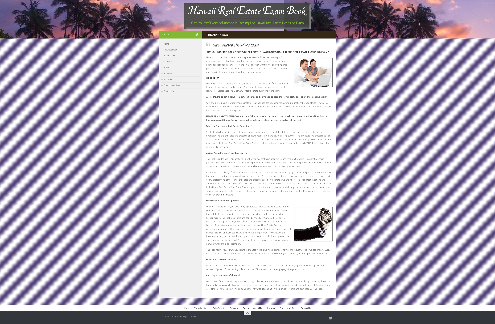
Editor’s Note (169, 56)
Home (166, 44)
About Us (167, 73)
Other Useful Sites (171, 85)
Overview (167, 62)
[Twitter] (197, 34)
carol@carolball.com (228, 285)
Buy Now (167, 79)
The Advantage (170, 50)
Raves (166, 67)
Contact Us (168, 91)
